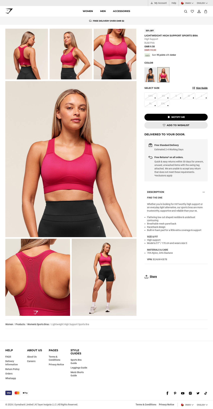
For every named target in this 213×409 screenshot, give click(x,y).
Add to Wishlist (178, 125)
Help (174, 3)
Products (20, 324)
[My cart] (206, 11)
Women (88, 11)
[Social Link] (167, 393)
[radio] (150, 74)
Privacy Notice (166, 404)
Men (103, 11)
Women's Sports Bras (38, 324)
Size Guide (202, 88)
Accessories (121, 11)
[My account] (199, 11)
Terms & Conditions (146, 404)
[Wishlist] (192, 11)
